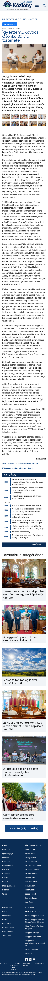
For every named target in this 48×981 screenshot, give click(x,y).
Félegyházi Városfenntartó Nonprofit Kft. (35, 943)
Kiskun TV (29, 954)
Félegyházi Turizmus (33, 937)
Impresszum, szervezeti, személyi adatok (15, 967)
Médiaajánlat (39, 964)
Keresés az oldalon (32, 911)
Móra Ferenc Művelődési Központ (34, 927)
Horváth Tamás (31, 886)
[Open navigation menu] (37, 5)
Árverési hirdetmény (21, 531)
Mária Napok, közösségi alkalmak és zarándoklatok (27, 497)
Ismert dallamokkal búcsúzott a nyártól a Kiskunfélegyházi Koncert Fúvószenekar (27, 482)
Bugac (4, 911)
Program (5, 890)
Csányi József (30, 858)
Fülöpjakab (6, 916)
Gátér (4, 919)
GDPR (33, 975)
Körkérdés (6, 874)
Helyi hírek (21, 19)
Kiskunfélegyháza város (34, 916)
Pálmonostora (8, 928)
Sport (4, 894)
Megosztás (11, 24)
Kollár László (30, 890)
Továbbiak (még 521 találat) (24, 828)
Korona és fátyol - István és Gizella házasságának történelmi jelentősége (27, 490)
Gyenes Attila (30, 878)
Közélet (33, 19)
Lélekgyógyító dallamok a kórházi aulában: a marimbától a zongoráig (28, 527)
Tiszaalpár (6, 936)
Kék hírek (5, 870)
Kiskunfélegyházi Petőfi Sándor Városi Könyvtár (34, 920)
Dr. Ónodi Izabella (32, 870)
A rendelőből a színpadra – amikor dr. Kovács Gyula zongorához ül (27, 510)
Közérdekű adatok (27, 965)
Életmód (5, 858)
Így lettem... (9, 464)
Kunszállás (6, 924)
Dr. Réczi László (31, 874)
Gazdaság (6, 862)
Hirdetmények (7, 866)
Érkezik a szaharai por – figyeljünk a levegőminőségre (27, 536)
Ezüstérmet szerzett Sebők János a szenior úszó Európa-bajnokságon (27, 521)
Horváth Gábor (31, 882)
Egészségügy (7, 853)
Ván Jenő (29, 902)
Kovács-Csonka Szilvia (27, 464)
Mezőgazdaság (8, 886)
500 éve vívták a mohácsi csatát (26, 505)
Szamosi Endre (31, 898)
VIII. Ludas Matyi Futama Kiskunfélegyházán (22, 515)
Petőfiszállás (7, 932)
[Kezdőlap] (17, 4)
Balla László (30, 849)
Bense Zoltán (30, 853)
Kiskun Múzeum (31, 950)
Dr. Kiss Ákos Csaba (33, 866)
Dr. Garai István (31, 862)
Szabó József (30, 894)
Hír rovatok (8, 19)
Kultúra (5, 882)
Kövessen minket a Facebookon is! (18, 468)
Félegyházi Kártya (32, 933)
